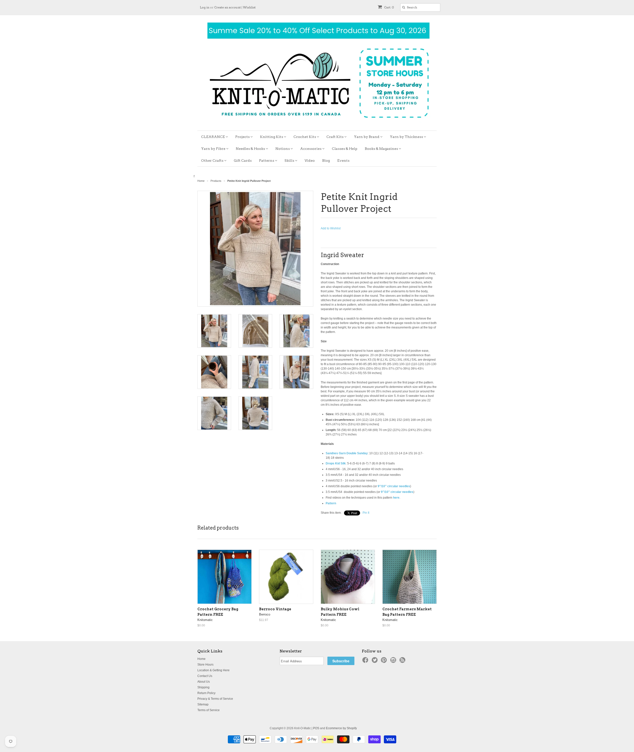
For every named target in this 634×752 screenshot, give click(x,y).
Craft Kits (335, 137)
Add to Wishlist (331, 228)
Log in (204, 7)
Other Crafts (212, 160)
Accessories (311, 149)
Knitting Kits (272, 137)
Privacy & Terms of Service (215, 698)
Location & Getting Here (213, 670)
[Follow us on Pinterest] (384, 661)
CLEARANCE (213, 137)
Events (343, 160)
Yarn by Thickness (407, 137)
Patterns (267, 160)
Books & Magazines (382, 149)
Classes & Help (344, 149)
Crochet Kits (305, 137)
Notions (283, 149)
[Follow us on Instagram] (394, 661)
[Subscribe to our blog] (403, 661)
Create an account (227, 7)
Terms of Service (208, 710)
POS (316, 728)
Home (201, 659)
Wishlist (249, 7)
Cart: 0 (388, 7)
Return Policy (206, 693)
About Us (203, 681)
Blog (326, 160)
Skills (290, 160)
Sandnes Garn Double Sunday (347, 453)
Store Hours (205, 664)
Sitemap (203, 704)
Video (310, 160)
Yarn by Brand (367, 137)
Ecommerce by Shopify (341, 728)
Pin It (366, 512)
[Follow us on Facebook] (366, 661)
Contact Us (204, 676)
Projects (242, 137)
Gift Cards (243, 160)
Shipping (203, 687)
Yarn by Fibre (213, 149)
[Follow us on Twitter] (375, 661)
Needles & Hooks (251, 149)
